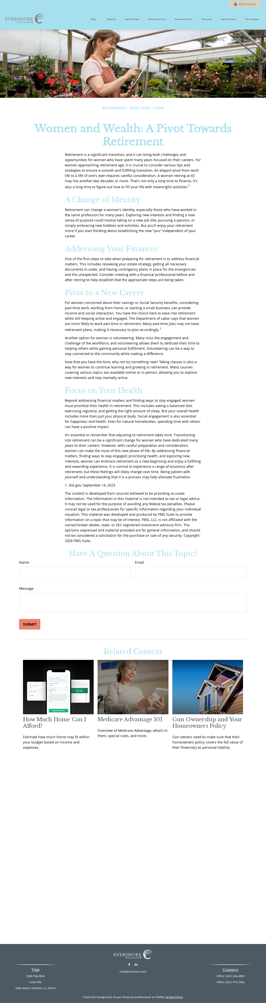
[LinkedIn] (136, 964)
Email (139, 562)
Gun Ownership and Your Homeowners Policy (207, 722)
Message (26, 588)
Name (24, 562)
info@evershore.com (133, 971)
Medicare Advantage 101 (130, 719)
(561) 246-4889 (235, 976)
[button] (93, 19)
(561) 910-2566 (235, 982)
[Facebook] (129, 964)
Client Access (247, 4)
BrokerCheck (174, 997)
